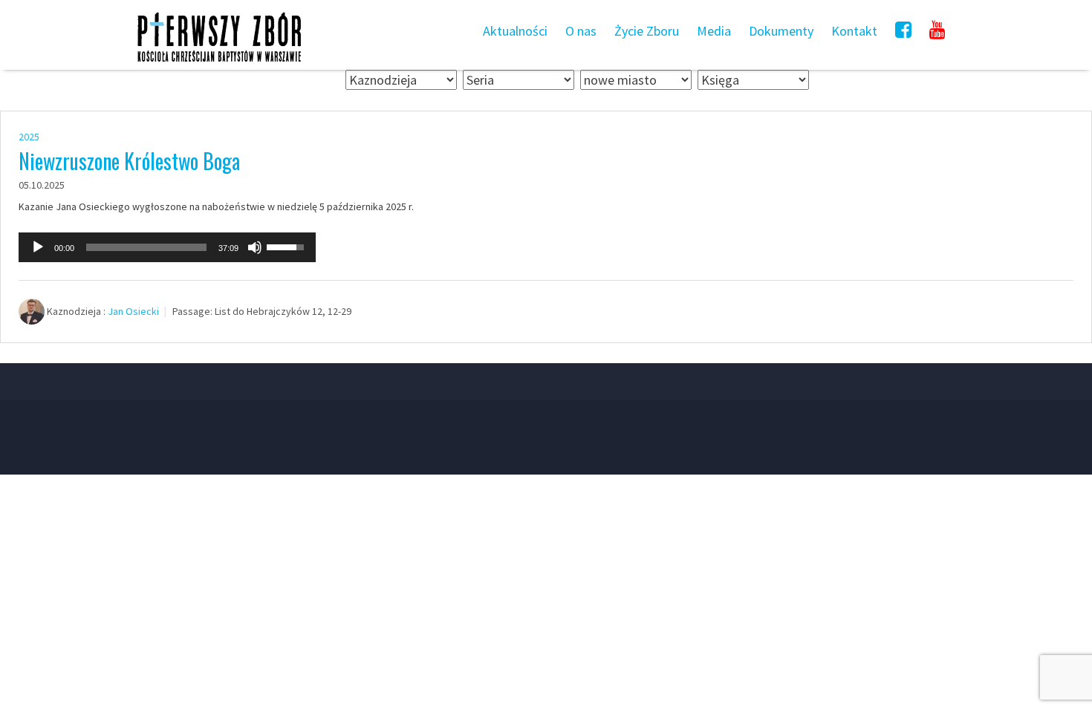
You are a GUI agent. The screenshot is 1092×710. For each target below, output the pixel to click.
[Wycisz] (254, 247)
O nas (581, 30)
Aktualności (515, 30)
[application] (167, 247)
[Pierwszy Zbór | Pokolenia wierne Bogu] (219, 61)
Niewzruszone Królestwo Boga (129, 161)
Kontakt (854, 30)
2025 (29, 136)
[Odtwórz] (37, 247)
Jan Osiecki (133, 311)
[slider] (146, 247)
